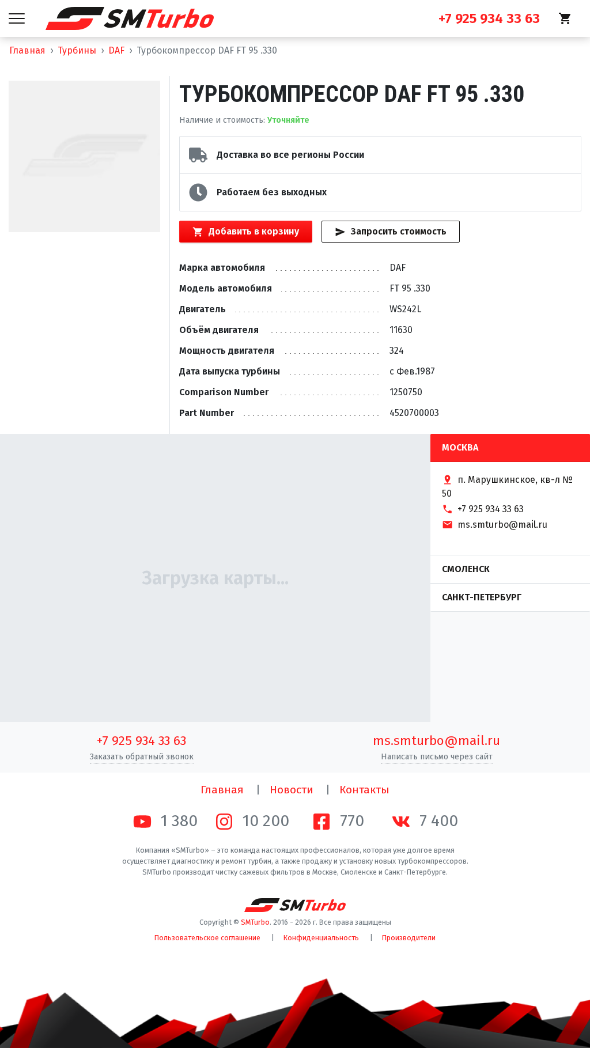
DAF (116, 50)
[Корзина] (565, 18)
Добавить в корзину (254, 231)
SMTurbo (255, 922)
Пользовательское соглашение (207, 937)
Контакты (364, 789)
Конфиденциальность (321, 937)
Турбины (77, 50)
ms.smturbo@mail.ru (436, 740)
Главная (27, 50)
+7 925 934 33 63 (141, 740)
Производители (409, 937)
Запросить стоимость (399, 231)
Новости (291, 789)
